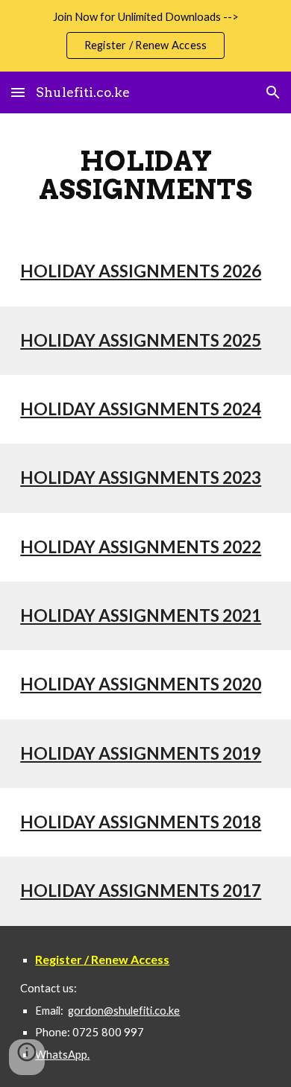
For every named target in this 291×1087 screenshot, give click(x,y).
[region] (145, 36)
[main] (145, 175)
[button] (18, 92)
